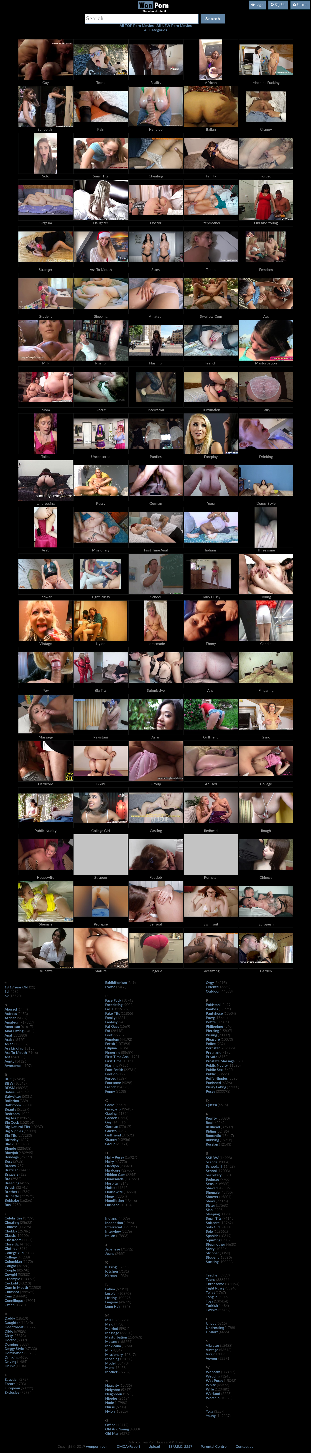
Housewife (114, 1192)
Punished (213, 1083)
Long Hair (113, 1306)
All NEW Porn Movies (174, 26)
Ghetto (111, 1131)
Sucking (212, 1262)
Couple (10, 1270)
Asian (9, 1044)
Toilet (210, 1292)
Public (211, 1074)
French (110, 1087)
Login (259, 5)
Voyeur (211, 1358)
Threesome (215, 1284)
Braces (10, 1166)
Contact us (244, 1446)
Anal (8, 1035)
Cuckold (11, 1283)
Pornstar (213, 1048)
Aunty (9, 1061)
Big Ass (10, 1118)
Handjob (112, 1166)
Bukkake (12, 1200)
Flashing (111, 1065)
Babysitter (13, 1096)
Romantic (213, 1136)
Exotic (110, 987)
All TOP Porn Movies (137, 26)
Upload (301, 5)
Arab (8, 1040)
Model (110, 1363)
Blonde (10, 1148)
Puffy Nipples (217, 1078)
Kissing (111, 1267)
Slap (209, 1210)
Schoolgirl (214, 1166)
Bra (7, 1179)
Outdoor (213, 991)
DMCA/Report (128, 1446)
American (12, 1027)
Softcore (213, 1223)
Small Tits (214, 1218)
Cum (8, 1296)
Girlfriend (113, 1135)
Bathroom (13, 1105)
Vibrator (212, 1345)
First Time (113, 1061)
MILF (109, 1320)
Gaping (111, 1113)
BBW (9, 1083)
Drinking (11, 1357)
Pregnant (213, 1052)
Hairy (109, 1162)
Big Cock (12, 1122)
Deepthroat (14, 1327)
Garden (111, 1118)
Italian (110, 1236)
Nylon (110, 1411)
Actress (11, 1014)
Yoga (209, 1411)
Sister (210, 1205)
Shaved (212, 1188)
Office (110, 1425)
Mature (111, 1342)
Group (110, 1144)
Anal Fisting (14, 1031)
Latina (110, 1289)
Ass (7, 1057)
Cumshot (12, 1292)
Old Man (112, 1433)
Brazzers (11, 1174)
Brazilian (11, 1170)
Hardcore (112, 1170)
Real (209, 1123)
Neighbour (113, 1394)
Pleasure (213, 1039)
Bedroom (12, 1114)
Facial (109, 1009)
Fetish (110, 1044)
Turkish (212, 1305)
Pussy (210, 1091)
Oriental (212, 987)
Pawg (210, 1018)
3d (7, 991)
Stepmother (215, 1244)
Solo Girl (213, 1227)
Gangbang (113, 1109)
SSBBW (212, 1158)
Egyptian (11, 1379)
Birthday (11, 1140)
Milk (108, 1350)
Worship (212, 1398)
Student (212, 1257)
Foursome (113, 1083)
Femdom (112, 1039)
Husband (112, 1205)
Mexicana (113, 1346)
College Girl (14, 1253)
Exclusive (12, 1392)
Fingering (112, 1052)
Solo (209, 1231)
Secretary (214, 1175)
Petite (211, 1022)
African (10, 1018)
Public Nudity (217, 1065)
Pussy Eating (216, 1087)
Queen (211, 1105)
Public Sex (214, 1070)
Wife (210, 1389)
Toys (209, 1301)
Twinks (211, 1310)
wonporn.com (97, 1446)
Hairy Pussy (114, 1157)
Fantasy (111, 1022)
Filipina (111, 1048)
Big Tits (11, 1135)
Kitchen (111, 1271)
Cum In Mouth (16, 1287)
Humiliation (114, 1201)
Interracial (113, 1227)
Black (9, 1144)
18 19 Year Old (16, 987)
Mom (109, 1368)
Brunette (12, 1196)
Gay (108, 1122)
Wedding (213, 1376)
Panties (212, 1009)
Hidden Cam (115, 1175)
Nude (109, 1403)
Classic (10, 1235)
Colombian (13, 1261)
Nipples (111, 1398)
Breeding (12, 1183)
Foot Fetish (114, 1070)
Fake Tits (112, 1013)
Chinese (11, 1227)
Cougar (10, 1266)
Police (211, 1044)
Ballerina (12, 1101)
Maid (109, 1324)
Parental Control (214, 1446)
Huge (109, 1196)
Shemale (213, 1192)
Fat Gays (112, 1026)
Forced (110, 1078)
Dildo (9, 1331)
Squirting (213, 1240)
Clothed (11, 1248)
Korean (111, 1276)
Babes (10, 1092)
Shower (212, 1197)
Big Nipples (14, 1131)
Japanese (112, 1249)
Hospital (112, 1183)
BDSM (10, 1088)
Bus (8, 1205)
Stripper (212, 1253)
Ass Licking (14, 1048)
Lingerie (111, 1302)
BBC (8, 1079)
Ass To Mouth (16, 1053)
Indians (111, 1218)
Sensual (212, 1184)
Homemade (114, 1179)
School (211, 1171)
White (211, 1385)
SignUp (280, 5)
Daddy (10, 1318)
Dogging (11, 1344)
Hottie (110, 1188)
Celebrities (13, 1218)
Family (110, 1018)
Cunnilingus (14, 1300)
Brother (11, 1192)
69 (7, 996)
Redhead (213, 1127)
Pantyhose (214, 1013)
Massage (112, 1333)
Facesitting (113, 1005)
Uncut (211, 1323)
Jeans (109, 1253)
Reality (211, 1118)
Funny (110, 1091)
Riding (211, 1131)
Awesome (13, 1066)
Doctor (10, 1340)
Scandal (212, 1162)
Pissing (211, 1035)
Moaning (112, 1359)
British (10, 1187)
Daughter (12, 1323)
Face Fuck (113, 1000)
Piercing (212, 1031)
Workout (213, 1394)
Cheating (12, 1222)
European (12, 1388)
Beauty (10, 1109)
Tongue (212, 1297)
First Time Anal (117, 1057)
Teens (210, 1279)
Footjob (111, 1074)
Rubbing (212, 1140)
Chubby (11, 1231)
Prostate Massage (220, 1061)
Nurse (110, 1407)
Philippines (215, 1026)
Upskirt (212, 1332)
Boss (8, 1161)
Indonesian (114, 1223)
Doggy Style (14, 1349)
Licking (111, 1298)
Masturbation (116, 1337)
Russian (212, 1144)
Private (211, 1057)
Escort (10, 1384)
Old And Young (117, 1429)
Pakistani (213, 1005)
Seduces (212, 1179)
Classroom (13, 1240)
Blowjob (11, 1153)
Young (211, 1416)
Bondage (12, 1157)
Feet (108, 1035)
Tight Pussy (215, 1288)
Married (111, 1329)
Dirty (9, 1336)
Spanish (212, 1236)
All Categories (155, 30)
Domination (14, 1353)
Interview (113, 1231)
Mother (111, 1372)
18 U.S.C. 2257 (180, 1446)
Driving (10, 1362)
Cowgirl (11, 1274)
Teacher (212, 1275)
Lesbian (111, 1293)
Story (210, 1249)
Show (210, 1201)
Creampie (12, 1279)
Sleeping (213, 1214)
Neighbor (112, 1390)
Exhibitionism (116, 983)
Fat (107, 1031)
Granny (111, 1139)
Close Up (12, 1244)
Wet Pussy (214, 1381)
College (11, 1257)
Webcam (213, 1372)
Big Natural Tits (17, 1127)
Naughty (112, 1385)
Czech (10, 1305)
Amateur (12, 1022)
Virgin (210, 1354)
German (111, 1126)
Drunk (10, 1366)
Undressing (215, 1328)
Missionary (114, 1355)
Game (110, 1105)
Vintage (212, 1350)
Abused (11, 1009)
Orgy (210, 983)
